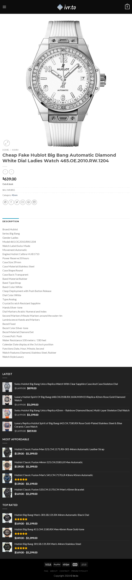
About (53, 571)
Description (10, 221)
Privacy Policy (79, 571)
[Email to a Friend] (22, 202)
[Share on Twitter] (17, 202)
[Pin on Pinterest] (28, 202)
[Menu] (4, 7)
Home (5, 150)
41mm (15, 150)
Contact (65, 571)
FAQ (46, 571)
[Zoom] (7, 143)
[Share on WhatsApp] (5, 202)
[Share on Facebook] (11, 202)
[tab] (10, 221)
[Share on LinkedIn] (34, 202)
